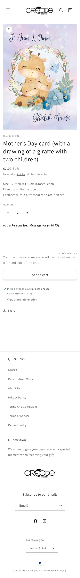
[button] (8, 10)
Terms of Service (19, 416)
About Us (14, 388)
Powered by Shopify (55, 570)
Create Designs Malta (34, 570)
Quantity (8, 204)
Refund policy (17, 425)
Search (12, 370)
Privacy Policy (17, 397)
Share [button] (11, 310)
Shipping (21, 174)
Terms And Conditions (23, 406)
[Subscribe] (60, 505)
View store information (22, 299)
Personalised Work (20, 379)
